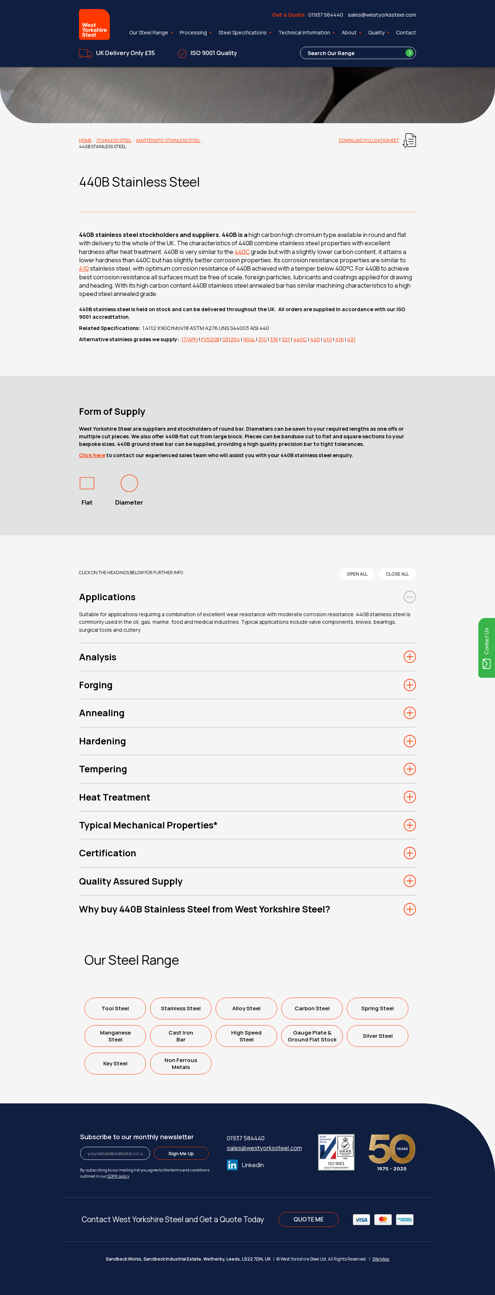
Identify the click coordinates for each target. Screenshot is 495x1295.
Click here (92, 455)
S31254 (231, 339)
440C (242, 251)
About (349, 32)
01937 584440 (325, 14)
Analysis (97, 657)
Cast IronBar (181, 1036)
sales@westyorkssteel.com (382, 14)
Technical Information (304, 32)
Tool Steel (115, 1008)
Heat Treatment (114, 797)
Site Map (380, 1259)
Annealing (102, 712)
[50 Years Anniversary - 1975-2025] (392, 1150)
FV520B (210, 339)
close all (397, 574)
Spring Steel (377, 1008)
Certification (107, 853)
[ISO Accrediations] (342, 1150)
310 (262, 339)
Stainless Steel (114, 140)
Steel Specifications (243, 32)
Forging (96, 684)
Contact (406, 32)
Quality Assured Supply (131, 881)
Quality (376, 32)
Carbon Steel (312, 1008)
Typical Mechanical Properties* (148, 825)
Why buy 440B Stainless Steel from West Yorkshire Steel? (204, 909)
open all (357, 574)
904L (249, 339)
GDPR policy (118, 1176)
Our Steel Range (148, 32)
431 (351, 339)
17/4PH (189, 339)
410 (84, 268)
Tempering (103, 769)
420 (315, 339)
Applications (107, 596)
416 (339, 339)
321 (286, 339)
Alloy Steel (246, 1008)
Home (85, 140)
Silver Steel (378, 1036)
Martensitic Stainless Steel (168, 140)
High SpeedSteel (246, 1036)
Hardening (102, 741)
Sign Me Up (181, 1153)
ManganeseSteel (115, 1036)
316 (274, 339)
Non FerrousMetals (181, 1063)
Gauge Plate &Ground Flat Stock (312, 1036)
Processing (193, 32)
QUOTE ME (309, 1219)
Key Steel (115, 1063)
